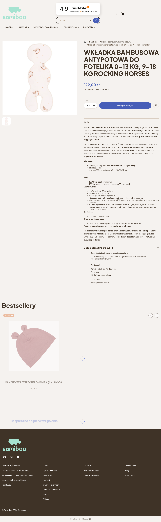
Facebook (129, 466)
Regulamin (6, 485)
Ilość (86, 100)
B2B (45, 499)
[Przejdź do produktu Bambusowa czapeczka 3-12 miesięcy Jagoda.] (33, 346)
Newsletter (47, 475)
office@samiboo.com (100, 282)
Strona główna (85, 42)
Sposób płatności (91, 470)
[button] (96, 20)
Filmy (127, 470)
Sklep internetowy (79, 519)
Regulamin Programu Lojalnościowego (18, 475)
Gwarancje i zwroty (51, 485)
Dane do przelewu (91, 475)
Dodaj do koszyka (125, 105)
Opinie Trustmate (50, 470)
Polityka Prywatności (11, 466)
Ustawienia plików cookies (13, 480)
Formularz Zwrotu (50, 489)
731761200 (95, 279)
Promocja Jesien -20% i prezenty (15, 470)
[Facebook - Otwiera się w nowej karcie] (4, 457)
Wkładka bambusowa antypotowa (115, 42)
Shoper (21, 510)
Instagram (129, 475)
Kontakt (46, 480)
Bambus (93, 42)
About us (46, 494)
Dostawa (88, 466)
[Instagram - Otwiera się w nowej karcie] (11, 457)
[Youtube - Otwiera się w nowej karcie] (18, 457)
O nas (45, 466)
